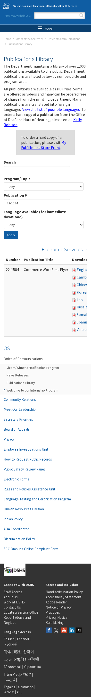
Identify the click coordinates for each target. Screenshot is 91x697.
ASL (19, 692)
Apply (11, 235)
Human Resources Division (24, 509)
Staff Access (13, 592)
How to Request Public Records (28, 459)
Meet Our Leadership (20, 409)
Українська (32, 666)
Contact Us (12, 607)
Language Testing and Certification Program (37, 499)
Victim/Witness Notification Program (33, 368)
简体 (7, 651)
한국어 (28, 651)
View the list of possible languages (51, 109)
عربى (8, 659)
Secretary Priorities (18, 419)
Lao (80, 299)
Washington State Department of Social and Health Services (45, 6)
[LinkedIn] (71, 630)
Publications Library (21, 383)
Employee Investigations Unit (26, 449)
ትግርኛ (9, 692)
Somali (82, 314)
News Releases (18, 375)
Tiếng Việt (11, 674)
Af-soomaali (12, 666)
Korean (83, 292)
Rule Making (55, 622)
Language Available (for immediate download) (35, 214)
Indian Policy (13, 519)
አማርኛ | (26, 674)
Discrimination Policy (19, 539)
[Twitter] (56, 630)
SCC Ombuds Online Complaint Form (31, 549)
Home (7, 39)
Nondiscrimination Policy (64, 592)
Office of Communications (64, 39)
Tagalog (10, 687)
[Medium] (79, 630)
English (83, 269)
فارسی (9, 679)
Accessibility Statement (64, 597)
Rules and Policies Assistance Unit (29, 489)
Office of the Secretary (29, 39)
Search (81, 15)
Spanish (83, 322)
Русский (10, 644)
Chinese (83, 284)
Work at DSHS (14, 602)
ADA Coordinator (16, 529)
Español (23, 639)
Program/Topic (17, 178)
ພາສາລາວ (25, 687)
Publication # (15, 195)
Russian (83, 307)
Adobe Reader (56, 602)
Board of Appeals (17, 429)
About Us (11, 597)
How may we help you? (18, 15)
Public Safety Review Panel (24, 469)
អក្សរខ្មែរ (20, 659)
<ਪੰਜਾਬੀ (33, 659)
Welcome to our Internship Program (32, 390)
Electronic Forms (16, 479)
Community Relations (20, 399)
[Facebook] (49, 630)
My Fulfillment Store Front (43, 145)
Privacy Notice (56, 617)
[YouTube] (64, 630)
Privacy (9, 439)
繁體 (17, 651)
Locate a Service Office (21, 612)
